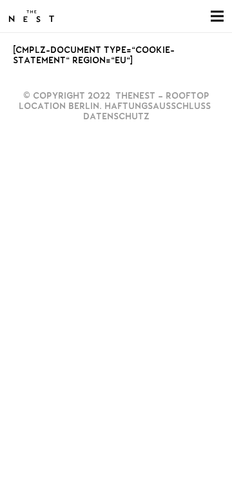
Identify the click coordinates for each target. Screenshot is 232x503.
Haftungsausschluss (157, 106)
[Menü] (217, 16)
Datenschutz (116, 116)
